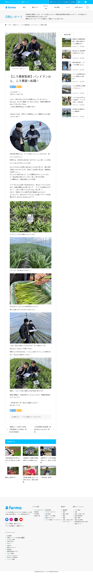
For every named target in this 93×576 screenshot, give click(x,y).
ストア (68, 7)
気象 (64, 517)
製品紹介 (37, 512)
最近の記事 (67, 34)
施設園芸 (65, 510)
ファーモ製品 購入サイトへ (13, 523)
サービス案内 (36, 506)
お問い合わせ (79, 7)
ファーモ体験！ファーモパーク (53, 519)
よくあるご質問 (11, 539)
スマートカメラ (66, 521)
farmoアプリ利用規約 (12, 557)
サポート (9, 543)
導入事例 (56, 7)
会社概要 (9, 535)
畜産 (64, 515)
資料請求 (9, 549)
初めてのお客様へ (79, 519)
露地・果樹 (65, 514)
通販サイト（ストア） (78, 506)
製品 (24, 7)
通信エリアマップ (54, 2)
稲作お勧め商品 (78, 515)
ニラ (31, 417)
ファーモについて (39, 510)
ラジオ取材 (27, 417)
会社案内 (73, 2)
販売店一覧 (37, 515)
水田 (64, 512)
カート (83, 2)
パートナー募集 (11, 559)
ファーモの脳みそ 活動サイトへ (14, 526)
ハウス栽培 (77, 510)
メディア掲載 (10, 553)
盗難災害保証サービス (12, 551)
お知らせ (9, 545)
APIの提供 (47, 514)
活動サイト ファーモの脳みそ (15, 537)
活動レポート (23, 68)
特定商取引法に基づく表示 (81, 521)
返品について (78, 523)
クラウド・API (46, 7)
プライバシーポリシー (12, 555)
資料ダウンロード (11, 547)
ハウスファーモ (36, 417)
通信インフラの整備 (50, 515)
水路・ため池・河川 (68, 519)
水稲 (76, 512)
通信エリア (35, 7)
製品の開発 (48, 510)
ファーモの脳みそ (64, 2)
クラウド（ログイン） (50, 512)
